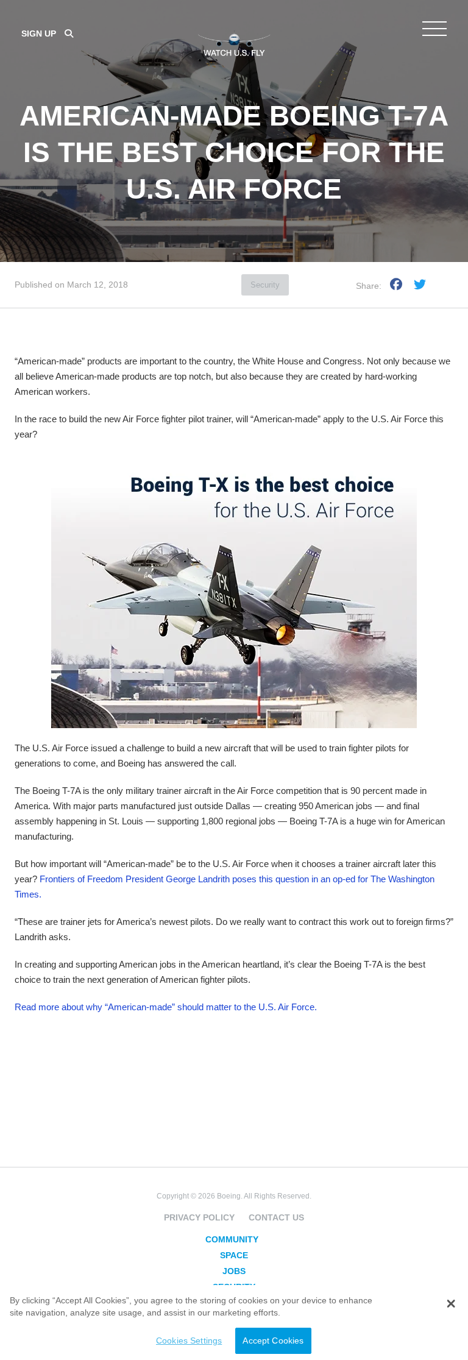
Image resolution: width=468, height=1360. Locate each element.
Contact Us (276, 1217)
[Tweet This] (420, 286)
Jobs (234, 1271)
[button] (451, 1303)
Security (265, 284)
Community (231, 1239)
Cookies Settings (189, 1340)
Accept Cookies (273, 1340)
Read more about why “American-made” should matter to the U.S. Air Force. (166, 1007)
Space (234, 1255)
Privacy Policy (199, 1217)
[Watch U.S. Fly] (234, 42)
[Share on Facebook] (396, 286)
